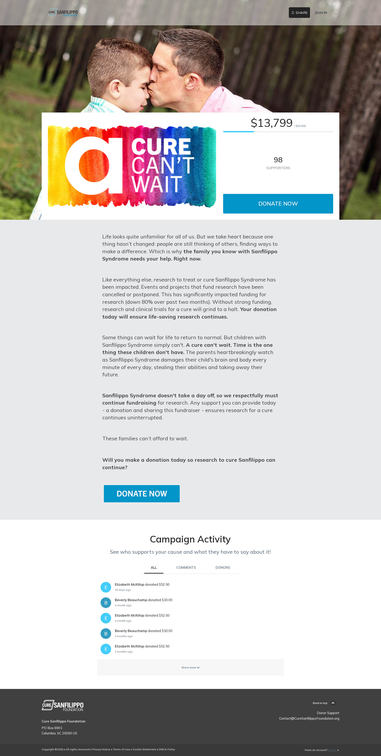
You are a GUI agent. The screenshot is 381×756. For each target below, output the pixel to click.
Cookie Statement (144, 749)
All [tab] (154, 567)
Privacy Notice (101, 749)
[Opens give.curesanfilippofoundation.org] (142, 499)
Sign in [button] (321, 13)
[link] (63, 13)
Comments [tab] (186, 567)
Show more (189, 667)
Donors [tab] (223, 567)
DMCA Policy (167, 749)
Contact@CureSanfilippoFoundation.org (309, 718)
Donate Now (278, 203)
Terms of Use (121, 749)
